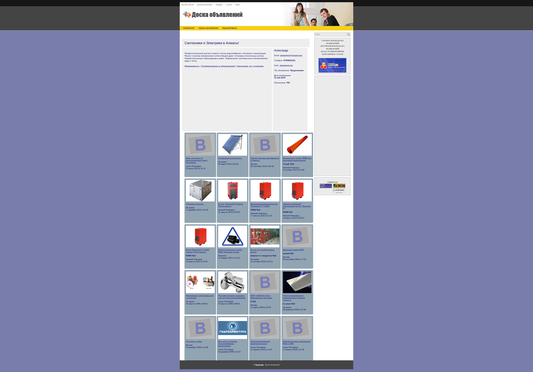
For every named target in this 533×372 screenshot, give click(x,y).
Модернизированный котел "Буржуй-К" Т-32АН (264, 205)
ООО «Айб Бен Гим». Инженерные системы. (262, 297)
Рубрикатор (188, 28)
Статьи (229, 5)
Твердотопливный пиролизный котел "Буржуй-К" (297, 206)
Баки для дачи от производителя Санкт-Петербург (197, 160)
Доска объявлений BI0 (332, 51)
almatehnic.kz (286, 65)
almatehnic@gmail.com (291, 55)
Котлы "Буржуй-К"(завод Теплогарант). (230, 205)
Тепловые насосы (195, 204)
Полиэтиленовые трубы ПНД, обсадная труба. (230, 251)
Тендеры (219, 5)
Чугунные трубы (194, 341)
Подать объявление (208, 28)
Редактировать (229, 28)
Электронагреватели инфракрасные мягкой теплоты (294, 298)
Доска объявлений (204, 5)
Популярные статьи (332, 54)
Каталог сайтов (188, 5)
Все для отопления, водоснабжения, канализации (227, 343)
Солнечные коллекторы (230, 158)
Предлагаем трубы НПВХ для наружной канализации (297, 159)
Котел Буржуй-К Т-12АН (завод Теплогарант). (197, 251)
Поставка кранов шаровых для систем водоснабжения (231, 297)
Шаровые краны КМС (293, 250)
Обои (237, 5)
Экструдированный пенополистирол (260, 342)
